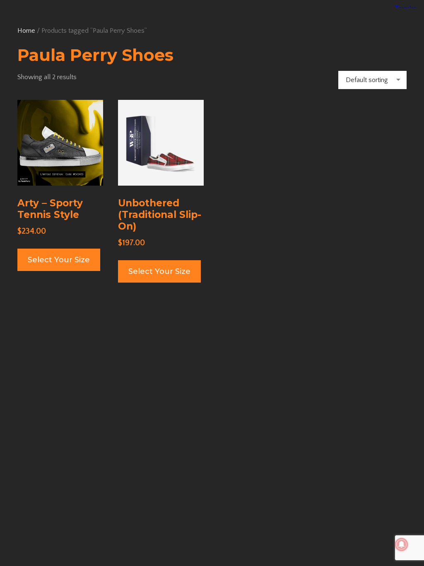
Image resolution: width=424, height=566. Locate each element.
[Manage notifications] (401, 544)
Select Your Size (59, 259)
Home (26, 30)
